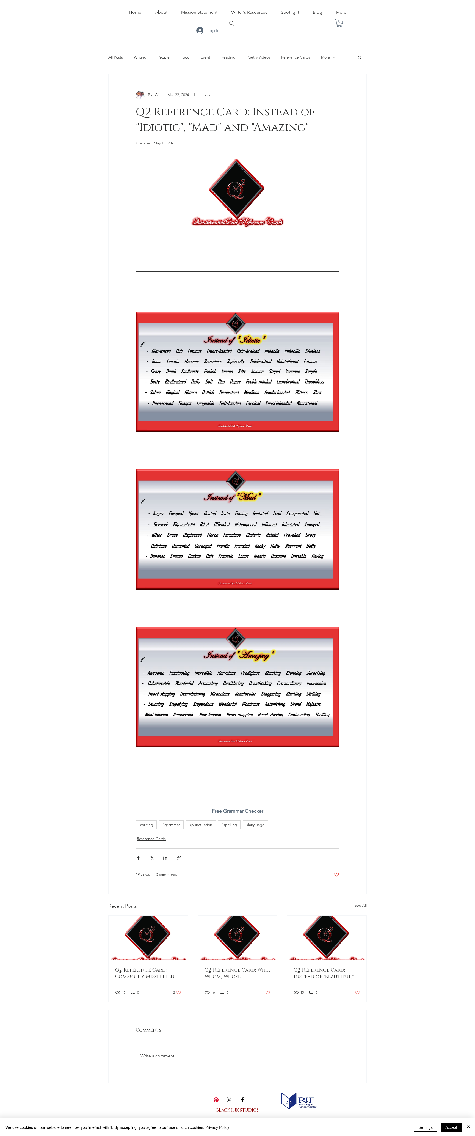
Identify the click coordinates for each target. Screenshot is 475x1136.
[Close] (468, 1127)
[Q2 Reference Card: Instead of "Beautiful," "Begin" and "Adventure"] (326, 938)
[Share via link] (178, 857)
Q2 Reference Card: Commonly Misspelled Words (144, 973)
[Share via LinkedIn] (165, 857)
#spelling (229, 824)
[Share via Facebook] (138, 857)
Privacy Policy (217, 1127)
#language (255, 824)
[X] (229, 1099)
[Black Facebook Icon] (242, 1099)
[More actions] (336, 95)
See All (361, 905)
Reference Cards (295, 57)
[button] (339, 23)
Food (185, 57)
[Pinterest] (216, 1099)
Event (205, 57)
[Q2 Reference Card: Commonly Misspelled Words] (148, 938)
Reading (228, 57)
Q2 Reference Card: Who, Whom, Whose (237, 973)
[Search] (232, 23)
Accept (451, 1127)
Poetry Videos (258, 57)
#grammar (171, 824)
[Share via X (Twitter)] (151, 857)
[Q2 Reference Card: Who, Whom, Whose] (237, 938)
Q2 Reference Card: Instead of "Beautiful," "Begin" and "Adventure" (325, 973)
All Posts (115, 57)
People (164, 57)
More (325, 57)
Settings (426, 1127)
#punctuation (200, 824)
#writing (146, 824)
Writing (140, 57)
